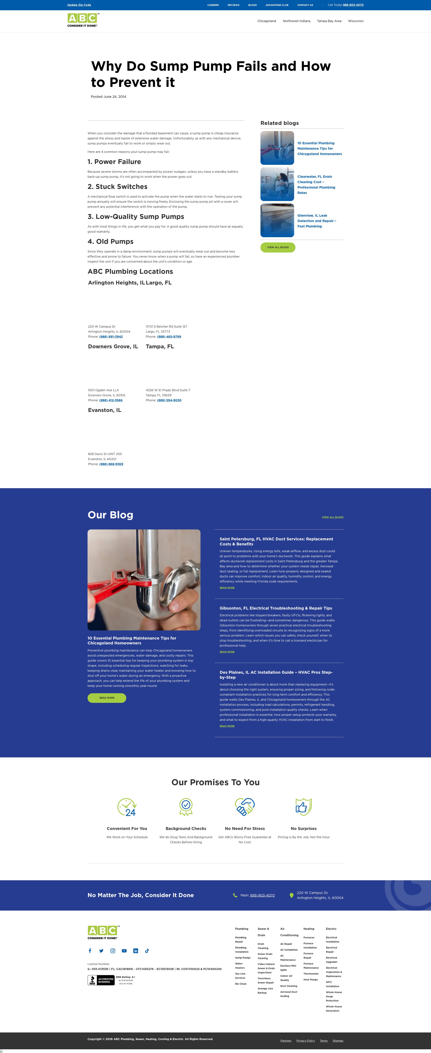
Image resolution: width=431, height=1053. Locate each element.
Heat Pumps (311, 980)
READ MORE (107, 698)
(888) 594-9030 (169, 400)
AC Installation (289, 950)
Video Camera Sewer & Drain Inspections (266, 968)
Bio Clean (240, 984)
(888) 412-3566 (111, 400)
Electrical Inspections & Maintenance (334, 972)
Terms (324, 1041)
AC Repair (286, 944)
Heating (309, 929)
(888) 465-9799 (169, 336)
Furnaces (309, 938)
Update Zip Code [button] (79, 5)
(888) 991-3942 (111, 336)
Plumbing (241, 929)
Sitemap (338, 1041)
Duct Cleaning (288, 986)
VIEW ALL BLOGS (278, 247)
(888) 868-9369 (111, 464)
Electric (331, 929)
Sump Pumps (243, 958)
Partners (285, 1041)
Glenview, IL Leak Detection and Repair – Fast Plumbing (316, 221)
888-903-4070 (353, 5)
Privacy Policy (305, 1041)
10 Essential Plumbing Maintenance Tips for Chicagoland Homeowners (319, 149)
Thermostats (311, 974)
